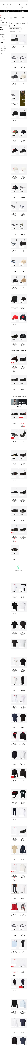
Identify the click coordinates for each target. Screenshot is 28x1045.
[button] (16, 17)
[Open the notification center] (20, 4)
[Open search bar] (25, 8)
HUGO (21, 15)
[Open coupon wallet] (13, 4)
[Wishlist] (23, 4)
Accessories (16, 15)
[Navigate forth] (23, 8)
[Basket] (26, 4)
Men (7, 4)
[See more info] (14, 50)
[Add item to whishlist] (16, 36)
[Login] (17, 4)
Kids (10, 4)
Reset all (21, 31)
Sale (17, 23)
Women (3, 4)
